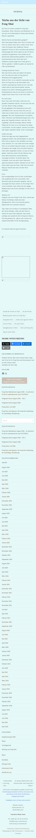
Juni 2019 (5, 668)
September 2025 (7, 509)
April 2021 (5, 614)
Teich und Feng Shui (26, 328)
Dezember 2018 (7, 693)
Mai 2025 (5, 526)
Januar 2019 (6, 689)
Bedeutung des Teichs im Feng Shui (14, 315)
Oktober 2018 (6, 701)
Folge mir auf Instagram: (14, 380)
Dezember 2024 (7, 547)
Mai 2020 (5, 639)
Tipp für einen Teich (9, 332)
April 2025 (5, 530)
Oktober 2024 (6, 555)
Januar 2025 (6, 542)
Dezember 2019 (7, 660)
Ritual (3, 741)
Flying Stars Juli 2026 (8, 407)
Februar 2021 (6, 618)
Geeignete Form (8, 320)
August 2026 (6, 467)
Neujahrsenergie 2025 (8, 737)
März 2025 (5, 534)
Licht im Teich (7, 324)
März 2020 (5, 647)
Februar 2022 (6, 597)
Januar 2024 (6, 584)
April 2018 (5, 726)
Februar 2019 (6, 685)
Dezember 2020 (7, 622)
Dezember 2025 (7, 501)
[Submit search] (32, 420)
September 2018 (7, 705)
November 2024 (7, 551)
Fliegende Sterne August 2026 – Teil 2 (13, 398)
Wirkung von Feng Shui (9, 749)
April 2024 (5, 572)
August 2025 (6, 513)
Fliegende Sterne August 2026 (11, 403)
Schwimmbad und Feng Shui (7, 783)
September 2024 (7, 559)
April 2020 (5, 643)
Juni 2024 (5, 568)
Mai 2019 (5, 672)
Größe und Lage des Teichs (24, 320)
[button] (5, 2)
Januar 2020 (6, 655)
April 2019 (5, 676)
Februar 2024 (6, 580)
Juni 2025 (5, 522)
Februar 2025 (6, 538)
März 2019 (5, 680)
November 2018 (7, 697)
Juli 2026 (4, 471)
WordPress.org (6, 772)
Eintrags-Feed (6, 764)
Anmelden (5, 760)
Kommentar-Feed (7, 768)
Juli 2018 (4, 714)
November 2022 (7, 593)
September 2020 (7, 626)
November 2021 (7, 605)
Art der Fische (27, 311)
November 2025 (7, 505)
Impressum (10, 828)
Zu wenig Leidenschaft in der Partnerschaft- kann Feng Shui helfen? (23, 783)
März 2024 (5, 576)
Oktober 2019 (6, 664)
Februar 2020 (6, 651)
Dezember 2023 (7, 589)
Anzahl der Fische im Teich (11, 311)
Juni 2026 (5, 476)
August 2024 (6, 563)
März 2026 (5, 488)
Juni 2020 (5, 634)
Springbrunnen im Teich (10, 328)
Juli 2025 (4, 517)
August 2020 (6, 630)
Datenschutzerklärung (22, 828)
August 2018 (6, 710)
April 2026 (5, 484)
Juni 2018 (5, 718)
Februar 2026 (6, 492)
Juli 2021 (4, 609)
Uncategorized (6, 745)
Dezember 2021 (7, 601)
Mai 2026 (5, 480)
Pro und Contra (19, 324)
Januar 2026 (6, 496)
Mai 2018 (5, 722)
